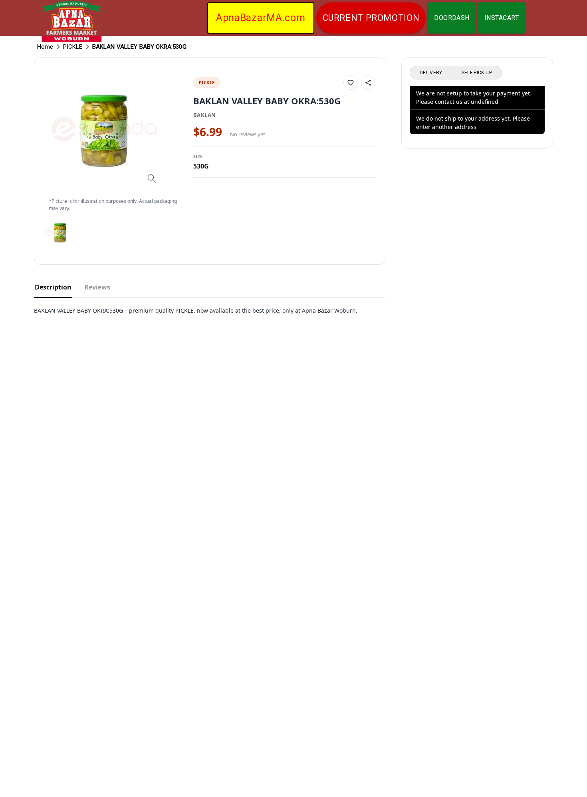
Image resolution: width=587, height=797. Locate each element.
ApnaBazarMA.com (260, 18)
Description (53, 287)
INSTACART (501, 18)
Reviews (97, 287)
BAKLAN (204, 115)
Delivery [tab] (431, 72)
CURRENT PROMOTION (371, 18)
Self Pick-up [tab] (477, 72)
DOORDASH (452, 18)
